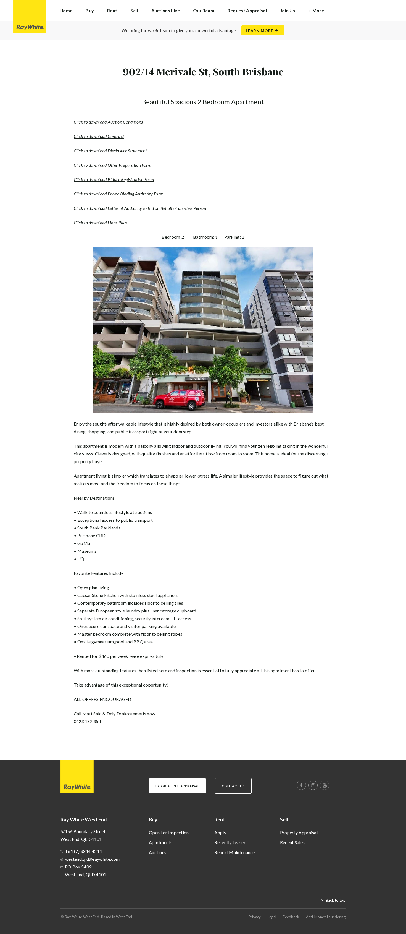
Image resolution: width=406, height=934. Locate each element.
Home (66, 10)
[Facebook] (301, 785)
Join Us (287, 10)
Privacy (255, 917)
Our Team (203, 10)
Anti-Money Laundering (326, 917)
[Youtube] (324, 785)
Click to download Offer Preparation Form (113, 165)
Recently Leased (230, 842)
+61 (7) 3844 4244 (83, 851)
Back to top (336, 900)
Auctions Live (165, 10)
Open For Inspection (169, 832)
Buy (153, 819)
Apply (220, 832)
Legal (272, 917)
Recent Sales (292, 842)
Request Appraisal (247, 10)
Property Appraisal (299, 832)
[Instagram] (313, 785)
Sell (284, 819)
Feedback (291, 917)
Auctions (157, 852)
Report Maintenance (234, 852)
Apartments (160, 842)
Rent (219, 819)
